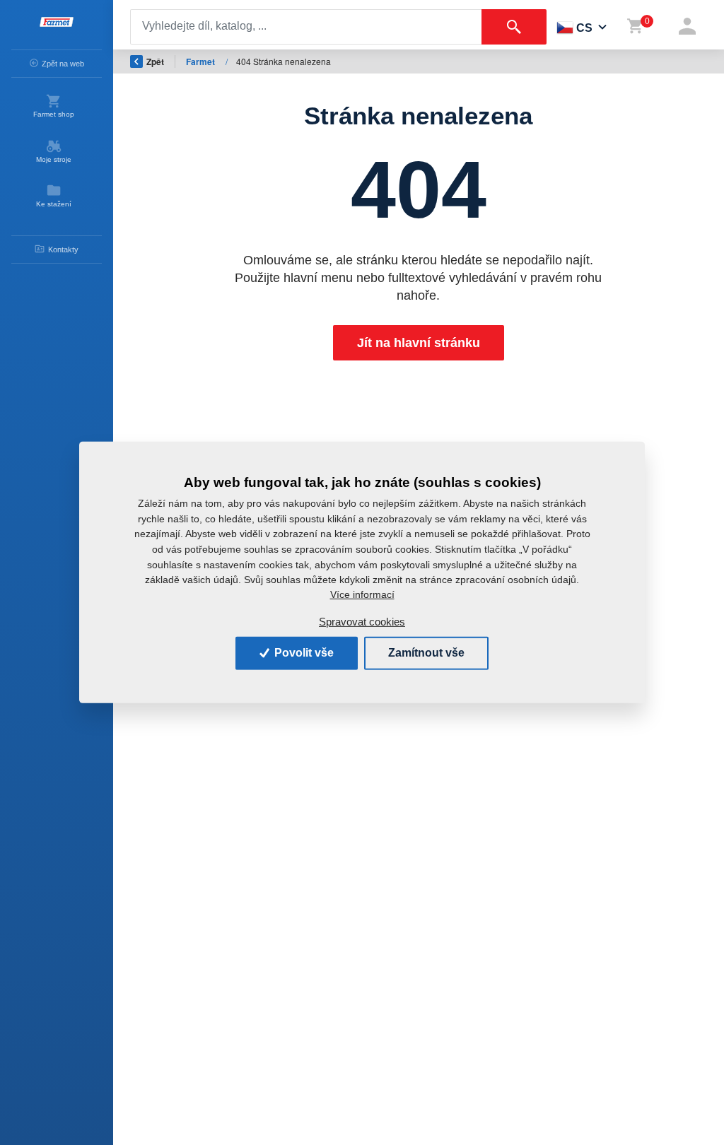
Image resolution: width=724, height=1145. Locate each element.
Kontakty (63, 249)
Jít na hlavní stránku (418, 343)
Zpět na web (63, 63)
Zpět (155, 61)
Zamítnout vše (426, 653)
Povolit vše (303, 653)
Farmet (201, 61)
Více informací (362, 594)
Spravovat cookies (362, 622)
